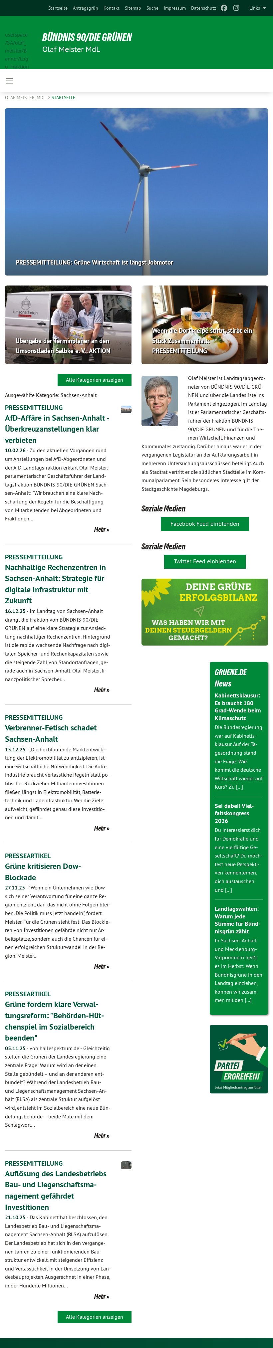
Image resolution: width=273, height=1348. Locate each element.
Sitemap (133, 8)
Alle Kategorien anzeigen (94, 379)
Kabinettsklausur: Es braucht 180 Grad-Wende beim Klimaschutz (238, 706)
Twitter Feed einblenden (205, 561)
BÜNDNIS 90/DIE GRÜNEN (87, 37)
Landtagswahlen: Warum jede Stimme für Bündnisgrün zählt (237, 920)
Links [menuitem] (254, 8)
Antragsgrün (85, 8)
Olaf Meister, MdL (26, 97)
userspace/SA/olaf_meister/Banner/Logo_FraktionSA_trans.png (17, 43)
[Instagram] (236, 8)
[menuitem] (58, 8)
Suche (152, 8)
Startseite (58, 8)
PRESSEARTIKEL (28, 856)
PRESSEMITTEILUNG (34, 407)
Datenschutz (203, 8)
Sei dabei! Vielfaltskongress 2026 (234, 813)
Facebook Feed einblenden (204, 523)
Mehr (100, 529)
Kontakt (112, 8)
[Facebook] (224, 8)
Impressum (175, 8)
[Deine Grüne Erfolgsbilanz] (204, 612)
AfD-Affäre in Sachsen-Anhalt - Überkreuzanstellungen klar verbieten (57, 429)
